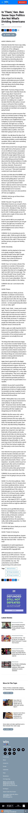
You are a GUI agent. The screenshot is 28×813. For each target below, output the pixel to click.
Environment (15, 661)
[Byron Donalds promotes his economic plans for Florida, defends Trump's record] (6, 625)
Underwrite (5, 769)
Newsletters (6, 776)
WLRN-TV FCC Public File (8, 781)
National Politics (11, 568)
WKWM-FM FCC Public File (9, 784)
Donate (4, 766)
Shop (4, 772)
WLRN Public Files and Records (10, 785)
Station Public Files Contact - (9, 791)
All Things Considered (13, 572)
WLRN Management (7, 797)
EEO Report (5, 788)
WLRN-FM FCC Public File (8, 782)
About (4, 760)
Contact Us (5, 763)
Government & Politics (17, 622)
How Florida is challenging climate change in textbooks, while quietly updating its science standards (19, 667)
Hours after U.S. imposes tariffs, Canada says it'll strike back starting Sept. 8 (18, 703)
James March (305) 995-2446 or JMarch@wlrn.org (10, 795)
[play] (2, 811)
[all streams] (26, 811)
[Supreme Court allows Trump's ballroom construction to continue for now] (8, 715)
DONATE (23, 2)
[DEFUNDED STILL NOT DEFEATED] (14, 601)
